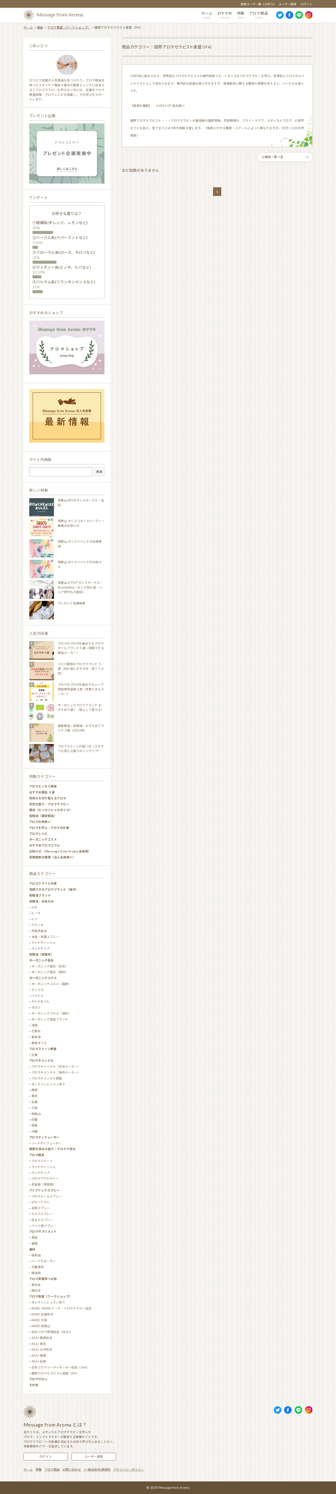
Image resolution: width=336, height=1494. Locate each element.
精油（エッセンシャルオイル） (50, 810)
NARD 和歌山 (41, 1326)
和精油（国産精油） (43, 816)
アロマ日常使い (40, 822)
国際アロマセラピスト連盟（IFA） (55, 1373)
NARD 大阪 (39, 1320)
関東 (35, 1090)
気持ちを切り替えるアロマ (47, 798)
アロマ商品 (52, 1469)
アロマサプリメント (43, 1231)
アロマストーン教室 (42, 1049)
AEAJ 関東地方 (42, 1338)
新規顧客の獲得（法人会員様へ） (52, 857)
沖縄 (35, 1131)
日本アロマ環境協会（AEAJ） (52, 1332)
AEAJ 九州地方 (42, 1349)
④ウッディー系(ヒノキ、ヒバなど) (61, 267)
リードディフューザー (47, 1143)
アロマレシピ (38, 833)
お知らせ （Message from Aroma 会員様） (60, 851)
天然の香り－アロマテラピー (49, 804)
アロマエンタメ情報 (43, 786)
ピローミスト (41, 1202)
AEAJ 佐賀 (39, 1361)
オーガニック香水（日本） (50, 966)
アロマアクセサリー (45, 1178)
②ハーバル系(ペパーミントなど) (60, 237)
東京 (35, 1096)
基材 (32, 1249)
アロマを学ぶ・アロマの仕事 (49, 828)
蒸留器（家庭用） (44, 1184)
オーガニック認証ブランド (50, 1019)
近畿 (35, 1055)
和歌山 (36, 1114)
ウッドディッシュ (44, 942)
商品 (40, 27)
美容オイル (39, 1043)
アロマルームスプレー (47, 1196)
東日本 (36, 1285)
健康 (35, 1243)
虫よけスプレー (42, 1220)
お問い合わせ (72, 1469)
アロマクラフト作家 (43, 883)
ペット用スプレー (44, 1226)
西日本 (36, 1290)
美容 (35, 1237)
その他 (33, 1385)
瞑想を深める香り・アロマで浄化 (52, 1149)
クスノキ (38, 925)
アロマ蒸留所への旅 (43, 1279)
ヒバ (34, 919)
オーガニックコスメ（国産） (51, 984)
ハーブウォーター (44, 1261)
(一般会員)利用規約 (97, 1469)
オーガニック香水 (41, 960)
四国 (35, 1119)
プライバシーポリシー (128, 1469)
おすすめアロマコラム (44, 845)
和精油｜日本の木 (41, 901)
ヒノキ (36, 913)
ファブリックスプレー (44, 1190)
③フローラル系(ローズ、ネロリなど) (63, 252)
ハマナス (38, 996)
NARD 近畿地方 (42, 1314)
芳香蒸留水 (39, 931)
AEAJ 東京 (39, 1344)
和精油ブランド (40, 895)
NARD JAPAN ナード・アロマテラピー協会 (62, 1308)
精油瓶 (36, 1273)
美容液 (36, 1037)
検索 (99, 472)
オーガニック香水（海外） (50, 972)
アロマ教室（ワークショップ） (69, 27)
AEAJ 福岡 (39, 1355)
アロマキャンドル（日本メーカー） (56, 1066)
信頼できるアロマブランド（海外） (54, 889)
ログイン (306, 4)
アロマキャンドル (41, 1060)
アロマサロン (38, 1379)
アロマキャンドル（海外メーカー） (56, 1072)
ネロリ (36, 1007)
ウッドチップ (41, 948)
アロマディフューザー (44, 1137)
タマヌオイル (41, 1001)
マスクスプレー (42, 1214)
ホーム (28, 27)
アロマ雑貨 (36, 1155)
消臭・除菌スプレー (45, 937)
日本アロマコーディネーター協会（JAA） (61, 1367)
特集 (39, 1469)
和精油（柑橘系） (41, 954)
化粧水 (36, 1031)
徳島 (35, 1125)
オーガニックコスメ (43, 839)
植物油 (36, 1255)
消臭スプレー (41, 1208)
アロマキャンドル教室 (47, 1078)
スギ (34, 907)
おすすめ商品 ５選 (42, 792)
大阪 (35, 1108)
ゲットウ (38, 990)
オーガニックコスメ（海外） (51, 1013)
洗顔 (35, 1025)
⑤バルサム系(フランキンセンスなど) (63, 282)
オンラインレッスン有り (48, 1084)
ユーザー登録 (287, 4)
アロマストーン (42, 1161)
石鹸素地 (38, 1267)
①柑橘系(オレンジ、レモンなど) (60, 222)
